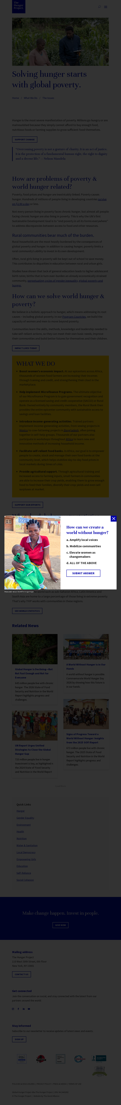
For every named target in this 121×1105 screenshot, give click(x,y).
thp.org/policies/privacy (30, 568)
